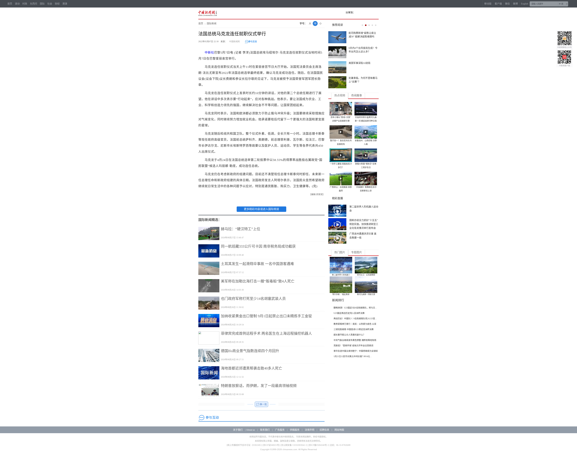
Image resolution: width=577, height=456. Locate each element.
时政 (24, 3)
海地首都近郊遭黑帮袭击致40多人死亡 (251, 368)
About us (250, 430)
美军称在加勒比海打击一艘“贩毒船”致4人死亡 (258, 281)
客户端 (498, 3)
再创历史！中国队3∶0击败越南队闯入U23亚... (355, 318)
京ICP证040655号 (271, 445)
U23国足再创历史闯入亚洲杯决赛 (349, 313)
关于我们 (238, 430)
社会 (49, 3)
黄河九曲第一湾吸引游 (366, 294)
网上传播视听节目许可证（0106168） (244, 445)
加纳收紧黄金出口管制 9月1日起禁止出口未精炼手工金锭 (266, 316)
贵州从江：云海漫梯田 (366, 275)
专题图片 (356, 252)
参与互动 (252, 41)
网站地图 (339, 430)
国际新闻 (211, 23)
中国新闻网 (234, 41)
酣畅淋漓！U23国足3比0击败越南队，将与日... (355, 308)
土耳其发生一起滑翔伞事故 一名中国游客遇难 (257, 264)
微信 (507, 3)
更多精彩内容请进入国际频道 (261, 209)
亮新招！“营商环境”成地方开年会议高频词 (353, 345)
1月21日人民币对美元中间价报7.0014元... (353, 356)
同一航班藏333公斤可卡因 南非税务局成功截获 (258, 246)
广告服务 (280, 430)
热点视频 (339, 95)
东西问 (33, 3)
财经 (57, 3)
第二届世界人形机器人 (341, 275)
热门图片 (339, 252)
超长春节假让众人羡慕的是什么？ (349, 335)
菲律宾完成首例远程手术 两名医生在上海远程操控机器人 (266, 333)
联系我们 (265, 430)
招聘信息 (324, 430)
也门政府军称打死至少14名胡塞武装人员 (253, 299)
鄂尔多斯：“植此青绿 (340, 294)
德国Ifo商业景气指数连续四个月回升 (250, 351)
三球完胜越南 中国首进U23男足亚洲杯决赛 (354, 329)
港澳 (64, 3)
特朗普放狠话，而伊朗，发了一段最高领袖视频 (259, 386)
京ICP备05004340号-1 (319, 445)
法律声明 (309, 430)
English (524, 3)
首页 (9, 3)
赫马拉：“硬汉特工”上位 (240, 229)
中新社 (209, 52)
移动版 (488, 3)
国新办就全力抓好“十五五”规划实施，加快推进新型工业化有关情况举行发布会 (363, 224)
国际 (42, 3)
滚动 (17, 3)
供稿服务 (294, 430)
